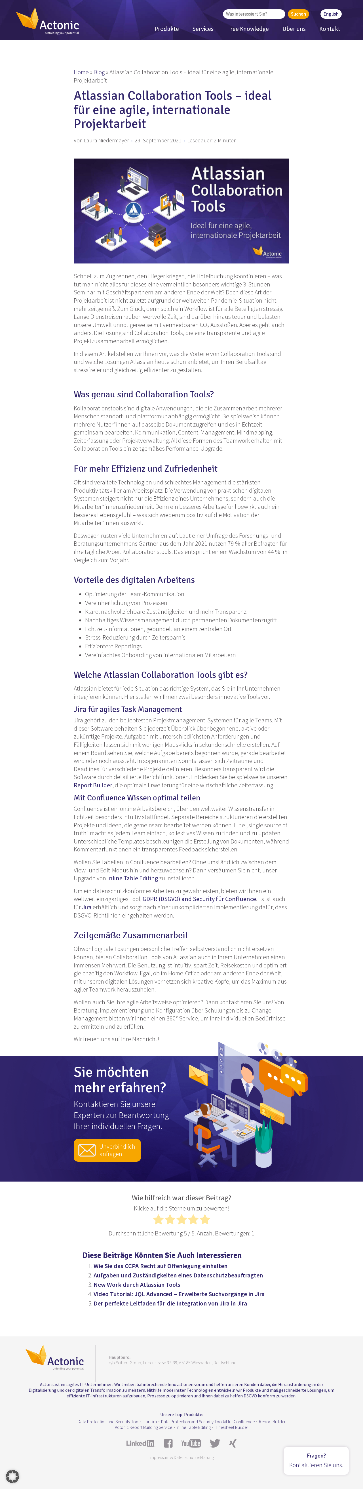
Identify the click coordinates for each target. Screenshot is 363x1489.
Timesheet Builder (231, 1427)
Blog (99, 72)
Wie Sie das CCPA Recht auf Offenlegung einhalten (160, 1266)
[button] (12, 1476)
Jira (87, 907)
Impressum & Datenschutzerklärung (181, 1457)
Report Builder (93, 785)
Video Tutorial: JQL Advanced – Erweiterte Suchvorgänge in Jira (179, 1294)
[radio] (158, 1220)
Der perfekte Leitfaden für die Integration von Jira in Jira (170, 1303)
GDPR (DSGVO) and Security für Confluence (199, 899)
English (331, 14)
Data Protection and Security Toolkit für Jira (117, 1421)
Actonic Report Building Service (143, 1427)
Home (81, 72)
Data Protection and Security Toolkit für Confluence (208, 1421)
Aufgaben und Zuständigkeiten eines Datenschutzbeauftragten (178, 1275)
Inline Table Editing (132, 878)
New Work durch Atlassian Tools (137, 1284)
